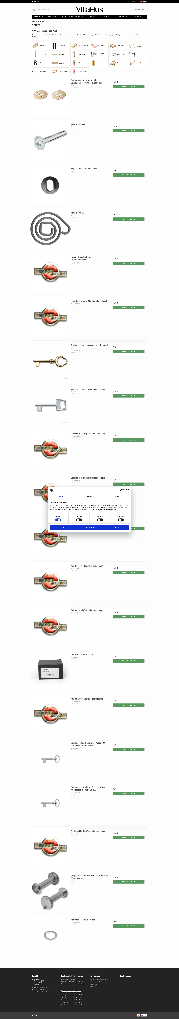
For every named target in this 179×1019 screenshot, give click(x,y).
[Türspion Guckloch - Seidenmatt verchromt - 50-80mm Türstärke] (50, 891)
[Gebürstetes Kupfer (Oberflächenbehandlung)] (50, 449)
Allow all (116, 527)
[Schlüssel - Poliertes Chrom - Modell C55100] (50, 405)
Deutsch (135, 1)
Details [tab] (89, 496)
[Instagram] (36, 1015)
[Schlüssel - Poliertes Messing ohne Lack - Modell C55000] (50, 361)
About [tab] (117, 496)
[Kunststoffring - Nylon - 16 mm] (50, 935)
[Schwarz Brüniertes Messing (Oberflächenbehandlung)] (50, 272)
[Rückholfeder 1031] (50, 228)
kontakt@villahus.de (44, 989)
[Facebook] (33, 1015)
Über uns (93, 986)
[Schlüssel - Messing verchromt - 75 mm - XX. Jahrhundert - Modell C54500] (50, 758)
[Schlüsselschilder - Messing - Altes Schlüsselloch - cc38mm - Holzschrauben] (50, 96)
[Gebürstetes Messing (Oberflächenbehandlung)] (50, 317)
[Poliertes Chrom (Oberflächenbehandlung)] (50, 714)
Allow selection (90, 527)
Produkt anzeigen (128, 86)
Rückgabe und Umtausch (97, 981)
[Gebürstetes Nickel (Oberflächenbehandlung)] (50, 537)
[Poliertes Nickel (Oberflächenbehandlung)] (50, 626)
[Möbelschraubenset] (50, 140)
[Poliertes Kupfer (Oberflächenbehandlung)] (50, 582)
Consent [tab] (61, 496)
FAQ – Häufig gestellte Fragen (99, 979)
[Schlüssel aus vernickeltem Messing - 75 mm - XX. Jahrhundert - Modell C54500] (50, 803)
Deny (62, 527)
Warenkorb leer (138, 10)
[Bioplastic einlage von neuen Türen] (50, 184)
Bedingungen (94, 984)
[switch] (79, 519)
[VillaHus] (89, 9)
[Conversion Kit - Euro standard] (50, 670)
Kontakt (92, 989)
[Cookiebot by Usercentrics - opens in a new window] (121, 490)
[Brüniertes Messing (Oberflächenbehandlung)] (50, 847)
